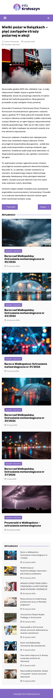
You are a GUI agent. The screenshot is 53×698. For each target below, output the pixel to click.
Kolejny (43, 207)
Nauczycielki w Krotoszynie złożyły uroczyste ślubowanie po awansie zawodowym (34, 630)
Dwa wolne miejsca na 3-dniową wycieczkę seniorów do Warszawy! (34, 658)
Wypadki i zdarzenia (12, 44)
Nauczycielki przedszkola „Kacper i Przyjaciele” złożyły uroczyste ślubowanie (34, 674)
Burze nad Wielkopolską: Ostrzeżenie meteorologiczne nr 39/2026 (24, 417)
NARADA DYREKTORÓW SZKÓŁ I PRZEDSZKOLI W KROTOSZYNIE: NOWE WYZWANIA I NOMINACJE (34, 586)
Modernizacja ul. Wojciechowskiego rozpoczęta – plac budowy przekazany (34, 571)
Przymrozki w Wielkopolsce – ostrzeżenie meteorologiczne (22, 524)
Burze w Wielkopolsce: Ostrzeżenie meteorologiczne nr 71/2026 (33, 555)
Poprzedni (11, 207)
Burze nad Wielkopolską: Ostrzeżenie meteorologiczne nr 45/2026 (24, 259)
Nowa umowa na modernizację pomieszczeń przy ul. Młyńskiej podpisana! (33, 602)
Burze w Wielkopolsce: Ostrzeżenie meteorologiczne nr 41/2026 (25, 365)
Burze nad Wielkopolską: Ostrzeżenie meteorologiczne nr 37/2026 (24, 471)
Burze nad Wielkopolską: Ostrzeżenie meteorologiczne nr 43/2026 (24, 313)
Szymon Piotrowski (11, 42)
